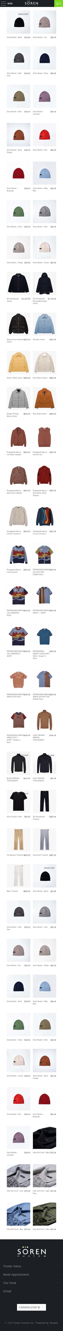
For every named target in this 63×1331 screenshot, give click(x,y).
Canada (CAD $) (29, 1307)
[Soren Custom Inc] (31, 3)
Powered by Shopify (47, 1323)
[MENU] (1, 3)
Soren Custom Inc (24, 1323)
